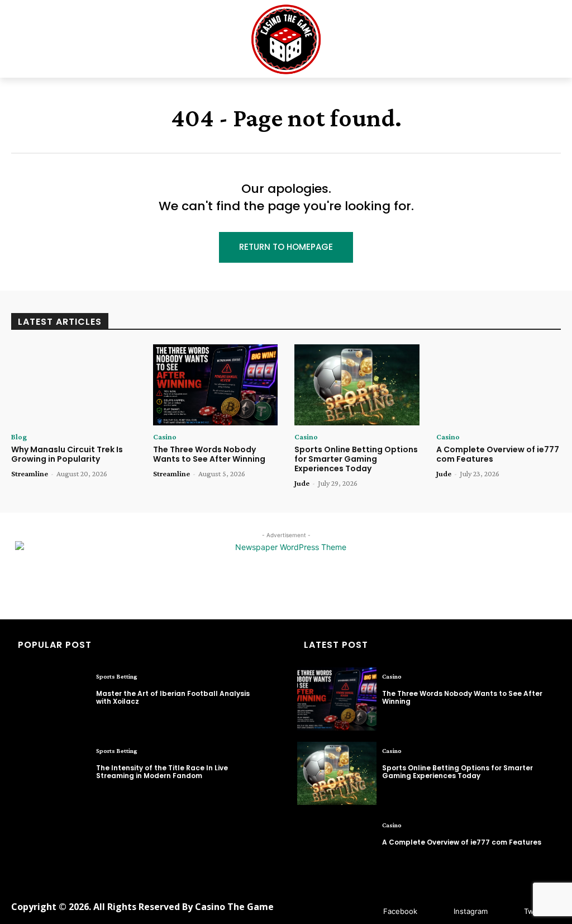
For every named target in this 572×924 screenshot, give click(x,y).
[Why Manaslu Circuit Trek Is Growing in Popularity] (73, 384)
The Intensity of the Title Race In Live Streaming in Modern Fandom (162, 771)
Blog (19, 436)
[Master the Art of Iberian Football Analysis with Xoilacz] (50, 699)
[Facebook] (366, 911)
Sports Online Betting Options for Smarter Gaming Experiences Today (356, 459)
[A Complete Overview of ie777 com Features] (498, 384)
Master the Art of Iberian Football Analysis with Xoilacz (173, 697)
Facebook (400, 911)
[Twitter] (507, 911)
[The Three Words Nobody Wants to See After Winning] (215, 384)
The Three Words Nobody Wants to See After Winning (209, 454)
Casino (165, 436)
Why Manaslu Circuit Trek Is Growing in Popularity (67, 454)
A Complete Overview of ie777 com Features (497, 454)
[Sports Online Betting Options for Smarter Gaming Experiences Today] (357, 384)
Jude (301, 482)
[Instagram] (437, 911)
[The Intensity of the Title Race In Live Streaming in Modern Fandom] (50, 773)
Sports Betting (116, 676)
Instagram (471, 911)
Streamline (29, 473)
